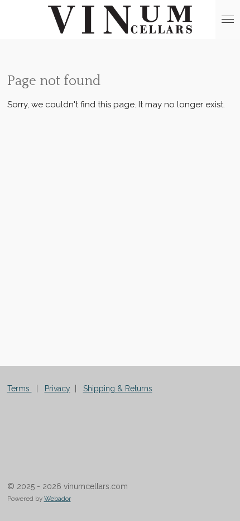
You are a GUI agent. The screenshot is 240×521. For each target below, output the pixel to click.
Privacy (57, 388)
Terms (19, 388)
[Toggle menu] (227, 19)
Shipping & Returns (117, 388)
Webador (57, 499)
